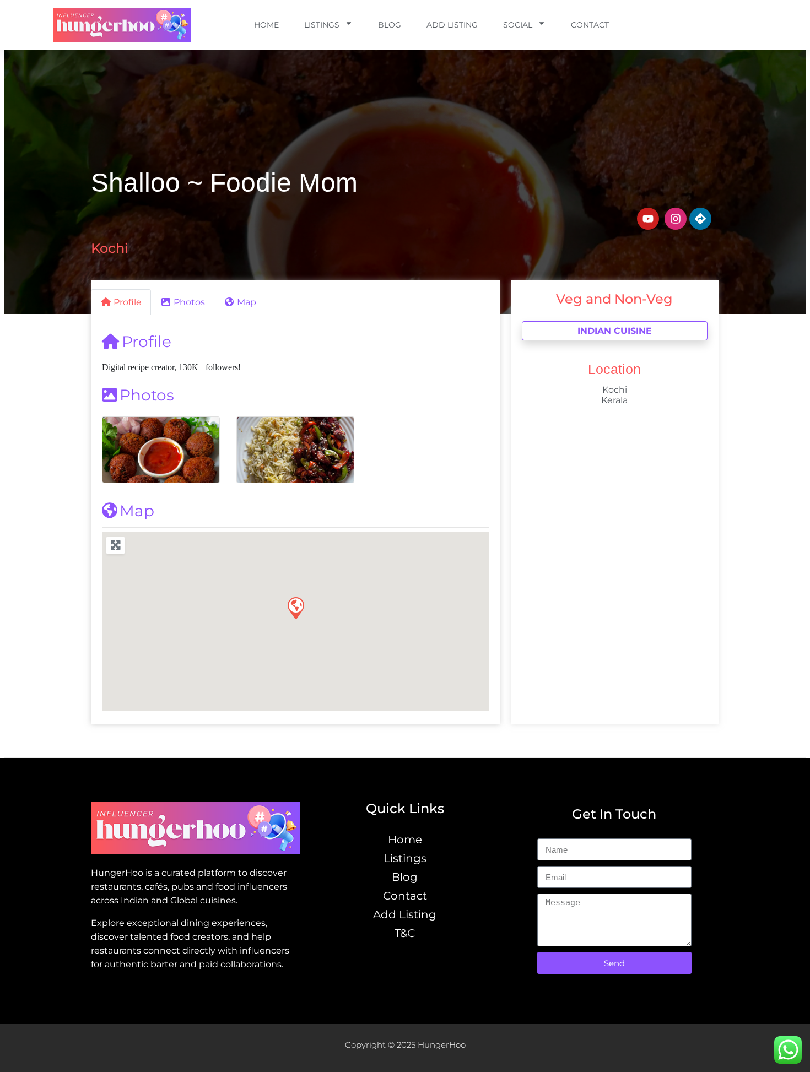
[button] (295, 607)
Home (266, 25)
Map (137, 510)
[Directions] (700, 219)
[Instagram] (676, 219)
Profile (146, 341)
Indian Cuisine (614, 331)
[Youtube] (648, 219)
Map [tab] (246, 302)
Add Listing (452, 25)
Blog (389, 25)
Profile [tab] (128, 302)
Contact (590, 25)
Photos (147, 395)
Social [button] (517, 25)
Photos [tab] (189, 302)
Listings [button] (321, 25)
